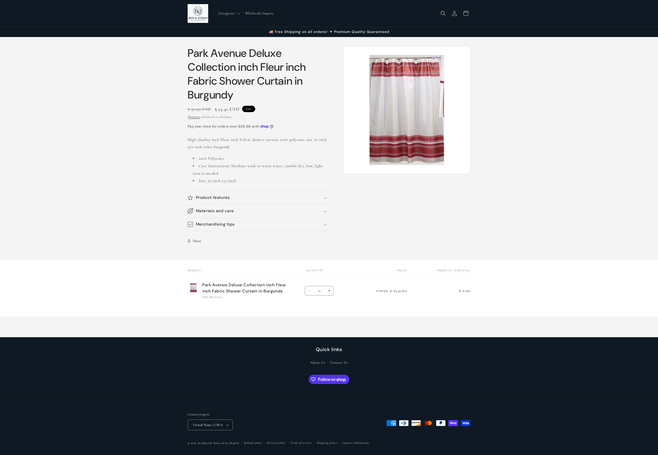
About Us (317, 362)
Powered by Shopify (226, 443)
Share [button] (197, 241)
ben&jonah (205, 443)
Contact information (355, 442)
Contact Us (339, 362)
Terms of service (301, 442)
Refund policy (253, 442)
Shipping (194, 117)
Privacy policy (276, 442)
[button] (228, 13)
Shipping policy (327, 442)
